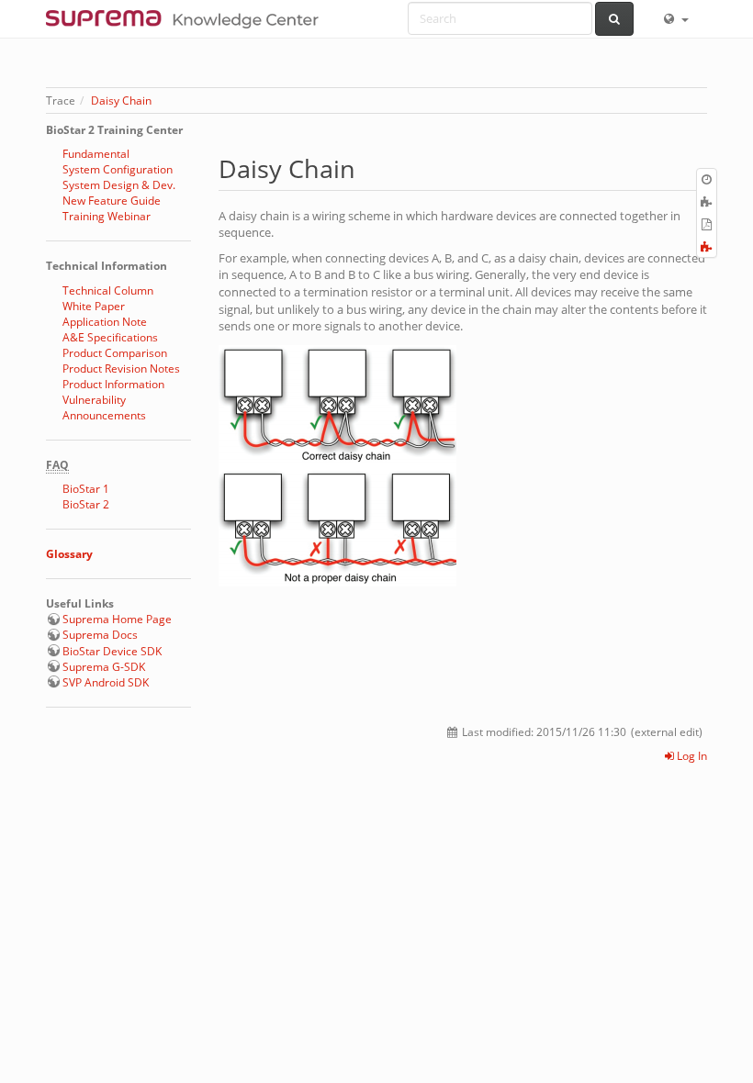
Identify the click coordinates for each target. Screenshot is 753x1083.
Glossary (69, 554)
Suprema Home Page (117, 619)
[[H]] (187, 18)
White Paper (93, 306)
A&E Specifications (110, 337)
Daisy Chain (121, 100)
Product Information (113, 384)
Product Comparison (114, 353)
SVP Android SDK (105, 682)
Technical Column (107, 290)
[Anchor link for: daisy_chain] (367, 167)
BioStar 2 (85, 504)
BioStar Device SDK (112, 651)
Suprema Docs (100, 634)
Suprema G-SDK (103, 667)
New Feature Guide (111, 200)
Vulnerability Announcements (104, 407)
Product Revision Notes (121, 368)
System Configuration (117, 169)
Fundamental (95, 154)
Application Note (104, 321)
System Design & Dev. (118, 185)
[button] (674, 18)
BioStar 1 (85, 489)
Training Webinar (106, 216)
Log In (690, 756)
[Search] (615, 19)
